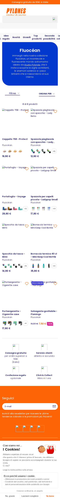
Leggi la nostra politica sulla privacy (18, 470)
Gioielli (27, 37)
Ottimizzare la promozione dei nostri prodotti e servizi (27, 479)
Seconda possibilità (49, 37)
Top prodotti (37, 37)
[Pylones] (16, 11)
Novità (16, 37)
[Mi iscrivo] (54, 406)
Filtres (12, 93)
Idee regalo (6, 37)
